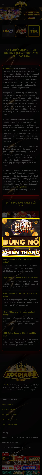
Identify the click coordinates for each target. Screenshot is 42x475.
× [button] (37, 221)
